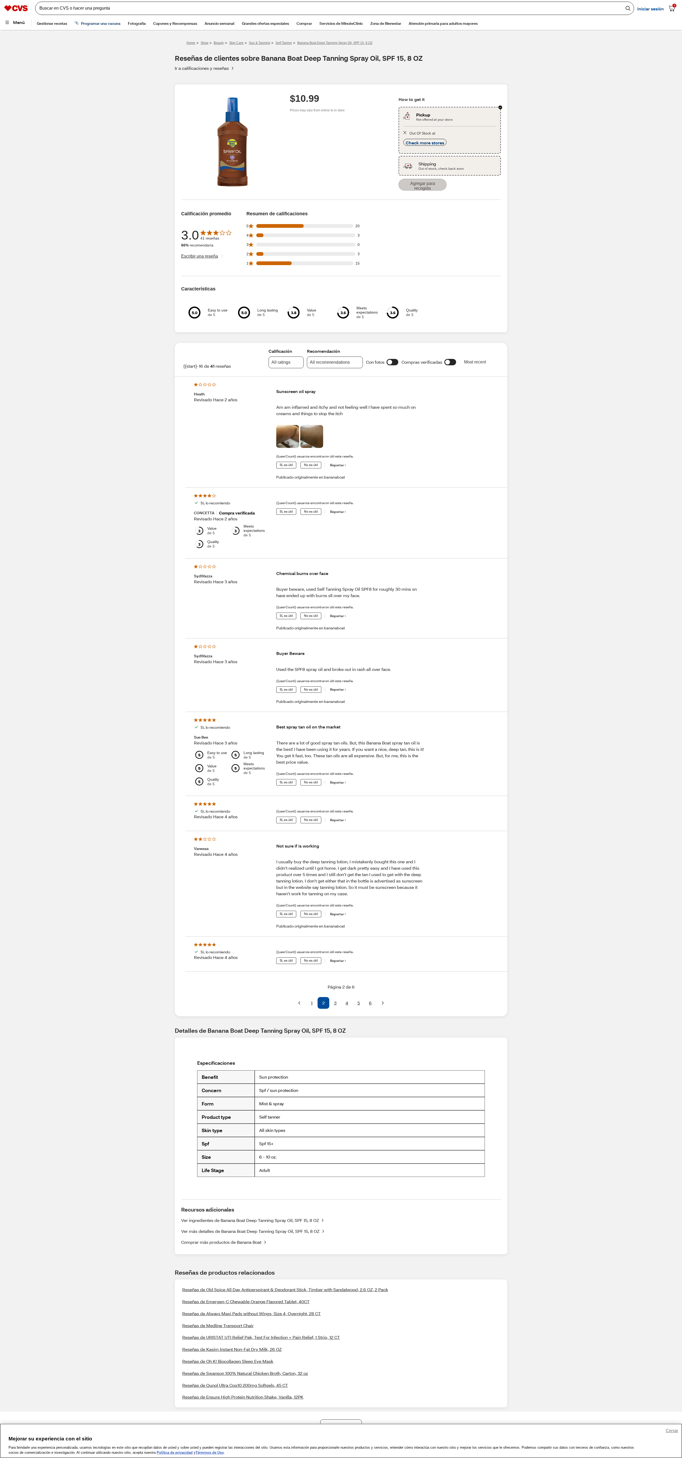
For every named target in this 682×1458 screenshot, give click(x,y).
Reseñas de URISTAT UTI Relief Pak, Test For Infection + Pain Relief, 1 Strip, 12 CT (261, 1337)
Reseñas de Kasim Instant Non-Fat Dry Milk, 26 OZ (232, 1349)
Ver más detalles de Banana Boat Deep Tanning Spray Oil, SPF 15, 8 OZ (250, 1231)
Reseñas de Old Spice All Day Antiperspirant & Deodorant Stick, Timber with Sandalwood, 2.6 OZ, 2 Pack (285, 1289)
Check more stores (425, 142)
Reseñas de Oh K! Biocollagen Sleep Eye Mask (227, 1361)
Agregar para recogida (422, 186)
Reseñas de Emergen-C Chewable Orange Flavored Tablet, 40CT (246, 1301)
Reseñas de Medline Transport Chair (218, 1325)
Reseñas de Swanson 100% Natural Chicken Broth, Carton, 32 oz (245, 1373)
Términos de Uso (210, 1453)
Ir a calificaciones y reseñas (202, 68)
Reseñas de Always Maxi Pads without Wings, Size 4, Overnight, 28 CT (251, 1313)
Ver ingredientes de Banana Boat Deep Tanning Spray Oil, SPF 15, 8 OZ (250, 1220)
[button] (392, 362)
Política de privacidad (175, 1453)
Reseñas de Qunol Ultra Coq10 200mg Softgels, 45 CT (235, 1385)
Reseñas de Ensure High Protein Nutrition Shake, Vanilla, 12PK (242, 1397)
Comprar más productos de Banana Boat (221, 1242)
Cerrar (672, 1430)
